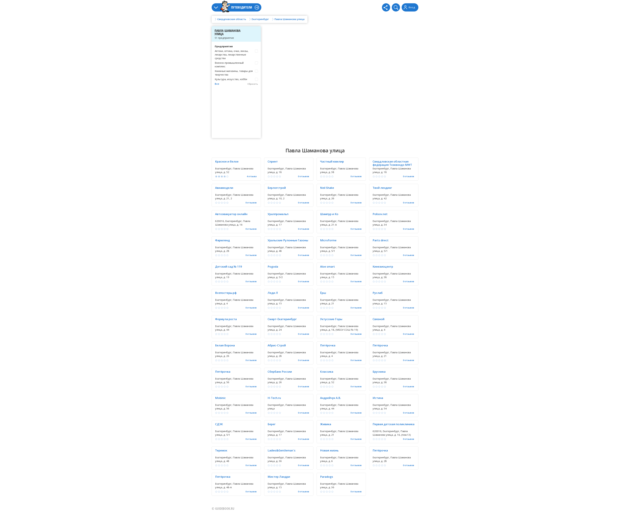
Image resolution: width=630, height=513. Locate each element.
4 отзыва (252, 176)
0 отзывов (303, 176)
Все (217, 83)
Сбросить (252, 84)
